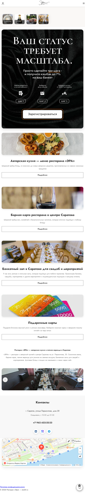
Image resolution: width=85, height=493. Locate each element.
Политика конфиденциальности (12, 487)
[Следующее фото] (79, 379)
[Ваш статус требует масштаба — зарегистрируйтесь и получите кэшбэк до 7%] (42, 79)
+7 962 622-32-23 (42, 422)
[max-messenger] (42, 431)
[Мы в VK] (35, 431)
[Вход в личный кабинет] (2, 3)
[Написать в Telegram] (49, 431)
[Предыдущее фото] (5, 379)
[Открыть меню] (84, 3)
